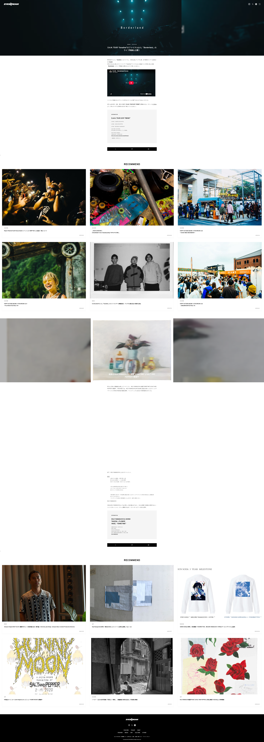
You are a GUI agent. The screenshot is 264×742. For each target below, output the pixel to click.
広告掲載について (124, 736)
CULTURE (6, 228)
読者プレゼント (140, 736)
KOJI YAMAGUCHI (114, 534)
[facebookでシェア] (132, 149)
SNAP (138, 730)
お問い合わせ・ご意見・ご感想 (132, 736)
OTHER (144, 732)
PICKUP (133, 730)
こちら (154, 104)
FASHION (182, 624)
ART (93, 624)
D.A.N (110, 62)
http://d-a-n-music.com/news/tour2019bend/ (120, 135)
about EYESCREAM (117, 736)
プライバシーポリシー (146, 736)
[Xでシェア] (115, 149)
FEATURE (126, 730)
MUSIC (93, 301)
